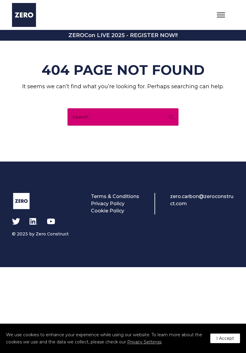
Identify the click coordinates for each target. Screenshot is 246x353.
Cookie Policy (107, 211)
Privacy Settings (144, 342)
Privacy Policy (107, 203)
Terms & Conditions (115, 196)
